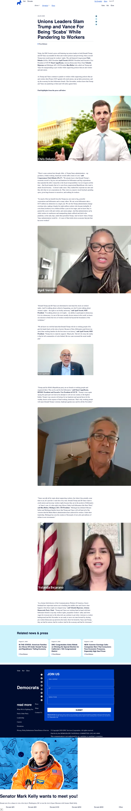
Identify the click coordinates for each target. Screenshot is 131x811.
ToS (57, 717)
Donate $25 (10, 807)
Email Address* (53, 679)
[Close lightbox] (1, 809)
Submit (79, 710)
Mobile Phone (53, 697)
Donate (30, 1)
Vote (103, 5)
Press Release (43, 44)
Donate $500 (98, 807)
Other (121, 807)
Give (112, 5)
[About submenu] (39, 5)
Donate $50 (32, 807)
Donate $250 (76, 807)
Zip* (50, 688)
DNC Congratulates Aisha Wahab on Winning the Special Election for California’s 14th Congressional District (65, 648)
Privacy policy (52, 717)
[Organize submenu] (49, 5)
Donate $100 (54, 807)
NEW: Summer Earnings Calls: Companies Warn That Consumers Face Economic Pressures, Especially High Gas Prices (97, 648)
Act (24, 1)
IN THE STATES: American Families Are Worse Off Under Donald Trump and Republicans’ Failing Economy (33, 647)
